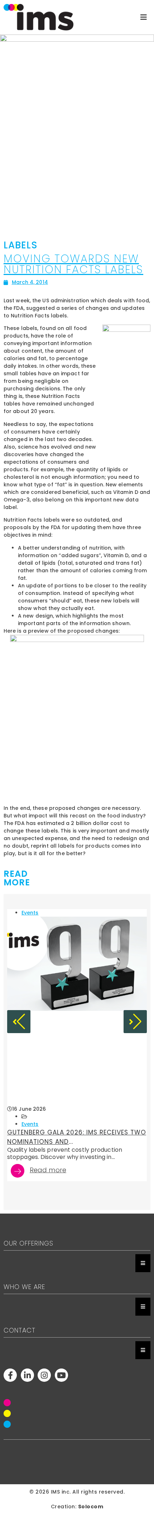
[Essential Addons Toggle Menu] (142, 1263)
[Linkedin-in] (27, 1375)
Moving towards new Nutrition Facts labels (73, 264)
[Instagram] (44, 1375)
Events (30, 912)
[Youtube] (61, 1375)
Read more (48, 1170)
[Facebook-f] (10, 1375)
